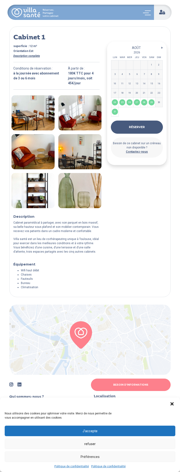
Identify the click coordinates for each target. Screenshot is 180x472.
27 (137, 102)
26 (129, 102)
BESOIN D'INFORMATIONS (130, 384)
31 (115, 112)
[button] (172, 404)
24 (115, 102)
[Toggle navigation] (148, 12)
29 (151, 102)
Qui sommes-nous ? (26, 396)
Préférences (90, 457)
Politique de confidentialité (71, 466)
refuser (90, 444)
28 (144, 102)
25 (122, 102)
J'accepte (90, 431)
